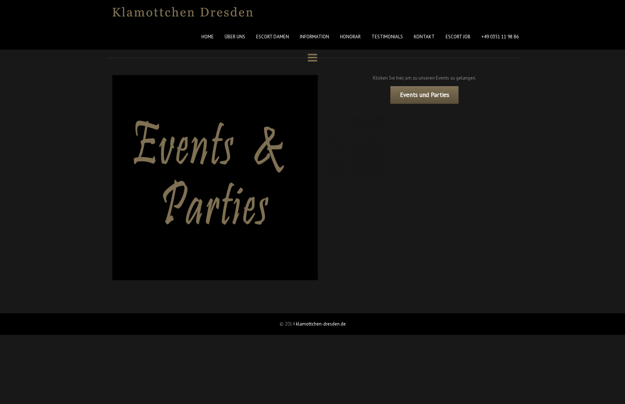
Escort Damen (272, 37)
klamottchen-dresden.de (321, 324)
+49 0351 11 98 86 (500, 37)
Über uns (235, 37)
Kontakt (424, 37)
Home (207, 37)
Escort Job (458, 37)
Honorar (350, 37)
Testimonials (387, 37)
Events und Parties (424, 95)
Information (314, 37)
